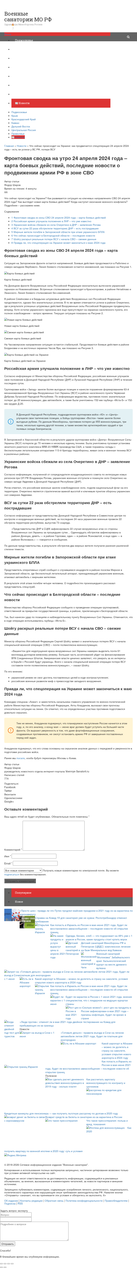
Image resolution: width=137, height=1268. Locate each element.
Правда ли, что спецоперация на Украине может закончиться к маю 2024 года (58, 242)
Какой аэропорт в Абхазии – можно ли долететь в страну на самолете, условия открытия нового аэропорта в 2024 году (117, 1050)
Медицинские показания (24, 2)
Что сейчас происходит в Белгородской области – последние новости (53, 235)
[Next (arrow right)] (5, 1267)
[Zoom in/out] (12, 1263)
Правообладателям (116, 1200)
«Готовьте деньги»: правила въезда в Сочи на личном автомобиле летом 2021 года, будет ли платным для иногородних (92, 1036)
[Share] (5, 1263)
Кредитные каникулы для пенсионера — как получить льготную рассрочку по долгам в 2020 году (61, 1113)
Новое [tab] (19, 901)
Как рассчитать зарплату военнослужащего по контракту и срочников (105, 1082)
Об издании (11, 1200)
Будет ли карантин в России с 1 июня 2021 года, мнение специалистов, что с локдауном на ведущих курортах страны (99, 1000)
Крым (19, 49)
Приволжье (23, 94)
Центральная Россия (29, 85)
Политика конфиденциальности (84, 1200)
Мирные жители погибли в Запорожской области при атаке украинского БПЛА (58, 232)
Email (8, 863)
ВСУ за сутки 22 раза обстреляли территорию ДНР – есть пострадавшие (55, 228)
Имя (7, 856)
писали (21, 758)
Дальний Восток (26, 76)
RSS (20, 1203)
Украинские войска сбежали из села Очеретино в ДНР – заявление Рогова (56, 224)
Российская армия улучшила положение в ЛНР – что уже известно (51, 221)
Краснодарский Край (29, 58)
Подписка (10, 1203)
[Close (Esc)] (1, 1263)
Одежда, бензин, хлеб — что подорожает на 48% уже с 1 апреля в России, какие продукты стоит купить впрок (99, 937)
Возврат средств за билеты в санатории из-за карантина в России (83, 1117)
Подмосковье (24, 40)
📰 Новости (22, 103)
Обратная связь (54, 1200)
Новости (21, 146)
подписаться (11, 874)
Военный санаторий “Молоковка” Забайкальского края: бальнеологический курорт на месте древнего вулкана (113, 961)
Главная (9, 146)
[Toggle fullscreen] (8, 1263)
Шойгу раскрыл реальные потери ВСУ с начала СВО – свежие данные (53, 239)
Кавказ (19, 67)
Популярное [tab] (23, 892)
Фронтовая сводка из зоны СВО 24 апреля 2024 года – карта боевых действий (58, 217)
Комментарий (13, 849)
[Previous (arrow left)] (1, 1267)
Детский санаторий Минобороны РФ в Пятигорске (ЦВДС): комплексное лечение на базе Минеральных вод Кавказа (106, 946)
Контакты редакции (31, 1200)
